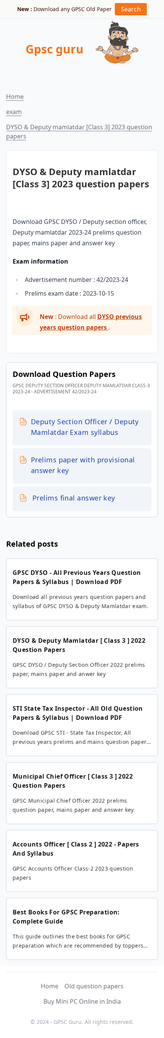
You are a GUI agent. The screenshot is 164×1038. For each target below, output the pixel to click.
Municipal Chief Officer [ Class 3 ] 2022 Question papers (73, 781)
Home (15, 96)
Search (131, 9)
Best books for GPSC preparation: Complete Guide (66, 916)
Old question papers (94, 986)
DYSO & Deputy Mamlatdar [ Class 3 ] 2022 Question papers (79, 645)
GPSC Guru (68, 1021)
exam (14, 112)
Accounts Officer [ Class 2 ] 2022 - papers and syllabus (76, 849)
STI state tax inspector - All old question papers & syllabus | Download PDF (78, 713)
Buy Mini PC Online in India (82, 1001)
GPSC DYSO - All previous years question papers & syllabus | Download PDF (77, 577)
